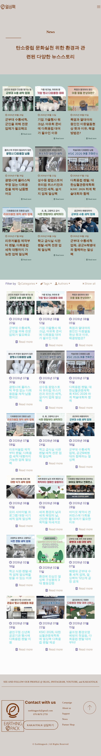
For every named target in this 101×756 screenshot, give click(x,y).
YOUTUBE (72, 681)
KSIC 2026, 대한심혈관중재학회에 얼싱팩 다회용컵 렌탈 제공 (50, 637)
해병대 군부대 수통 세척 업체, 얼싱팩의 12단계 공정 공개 (80, 576)
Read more (27, 134)
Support (66, 713)
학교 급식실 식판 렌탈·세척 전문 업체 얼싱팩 (50, 245)
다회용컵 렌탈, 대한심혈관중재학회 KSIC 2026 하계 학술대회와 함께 (80, 393)
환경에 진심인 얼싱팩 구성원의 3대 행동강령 (50, 580)
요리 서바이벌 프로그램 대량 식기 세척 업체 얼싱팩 (20, 515)
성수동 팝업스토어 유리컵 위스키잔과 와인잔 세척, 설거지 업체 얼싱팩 (50, 393)
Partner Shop (68, 724)
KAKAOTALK (90, 681)
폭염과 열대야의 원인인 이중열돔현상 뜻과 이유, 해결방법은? (79, 333)
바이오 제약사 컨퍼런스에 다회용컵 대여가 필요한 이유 (80, 517)
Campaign (67, 702)
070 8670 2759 (40, 714)
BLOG (46, 681)
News (65, 719)
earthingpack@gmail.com (40, 710)
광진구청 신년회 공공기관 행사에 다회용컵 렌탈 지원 (20, 637)
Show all (90, 283)
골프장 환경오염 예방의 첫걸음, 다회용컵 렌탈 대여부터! (80, 637)
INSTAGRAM (58, 681)
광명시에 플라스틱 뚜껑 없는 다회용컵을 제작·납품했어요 (20, 392)
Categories (28, 283)
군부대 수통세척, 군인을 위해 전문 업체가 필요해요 (16, 124)
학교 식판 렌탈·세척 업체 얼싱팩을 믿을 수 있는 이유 (20, 574)
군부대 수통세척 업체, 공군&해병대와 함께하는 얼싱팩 (80, 454)
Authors (63, 283)
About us (66, 708)
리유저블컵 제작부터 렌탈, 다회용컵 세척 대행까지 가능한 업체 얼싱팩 (20, 456)
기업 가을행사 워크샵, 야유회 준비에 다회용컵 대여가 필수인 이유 (50, 333)
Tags (46, 283)
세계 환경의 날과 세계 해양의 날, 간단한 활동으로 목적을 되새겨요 (50, 517)
